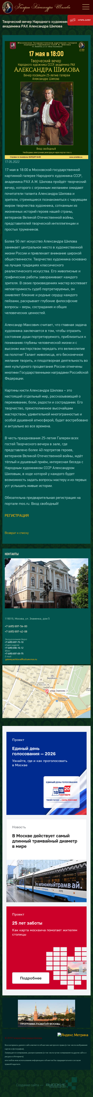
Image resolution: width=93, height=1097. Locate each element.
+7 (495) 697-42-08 (16, 631)
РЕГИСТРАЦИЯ (17, 515)
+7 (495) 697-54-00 (16, 626)
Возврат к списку (17, 533)
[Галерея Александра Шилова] (46, 7)
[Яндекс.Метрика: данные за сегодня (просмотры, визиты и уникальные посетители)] (72, 1035)
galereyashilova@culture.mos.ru (21, 659)
